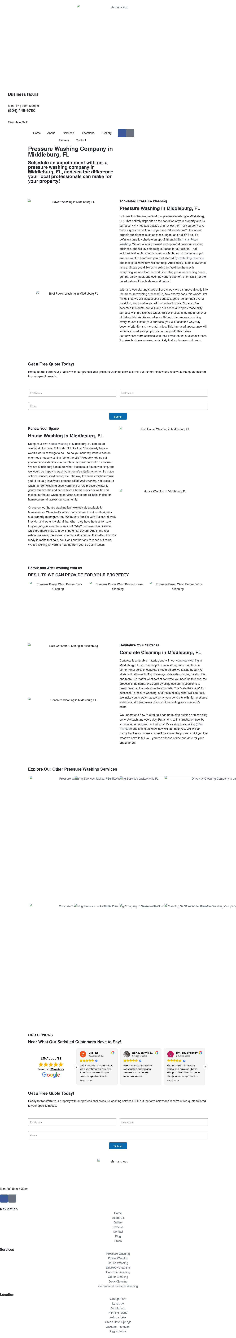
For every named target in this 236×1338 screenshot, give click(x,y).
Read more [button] (86, 1080)
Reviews (64, 140)
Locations (88, 133)
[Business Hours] (4, 96)
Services (68, 133)
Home (37, 133)
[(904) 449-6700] (4, 112)
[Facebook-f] (122, 133)
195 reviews (57, 1069)
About (51, 133)
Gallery (107, 133)
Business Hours (23, 94)
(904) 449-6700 (21, 110)
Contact (81, 140)
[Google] (130, 133)
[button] (205, 1066)
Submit (118, 416)
